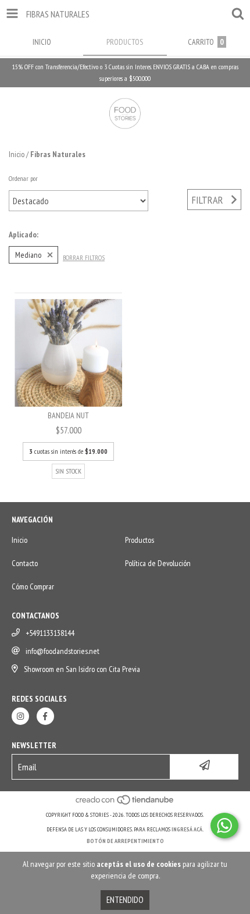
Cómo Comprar (33, 586)
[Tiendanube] (125, 803)
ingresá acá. (188, 829)
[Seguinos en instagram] (20, 716)
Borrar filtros (84, 257)
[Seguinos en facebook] (45, 716)
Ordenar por (23, 178)
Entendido (125, 899)
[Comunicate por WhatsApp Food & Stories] (224, 825)
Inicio (16, 154)
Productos (139, 540)
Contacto (25, 563)
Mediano (28, 255)
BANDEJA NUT (68, 415)
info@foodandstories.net (62, 651)
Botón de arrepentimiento (125, 841)
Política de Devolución (158, 563)
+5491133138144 (50, 633)
